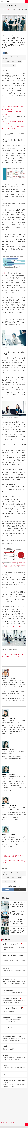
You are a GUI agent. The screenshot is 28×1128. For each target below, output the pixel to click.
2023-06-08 (4, 49)
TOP (2, 9)
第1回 (3, 273)
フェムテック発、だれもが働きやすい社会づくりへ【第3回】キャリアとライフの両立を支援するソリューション (13, 42)
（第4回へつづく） (17, 626)
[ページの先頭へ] (26, 1124)
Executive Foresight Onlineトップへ (7, 1122)
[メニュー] (26, 1)
